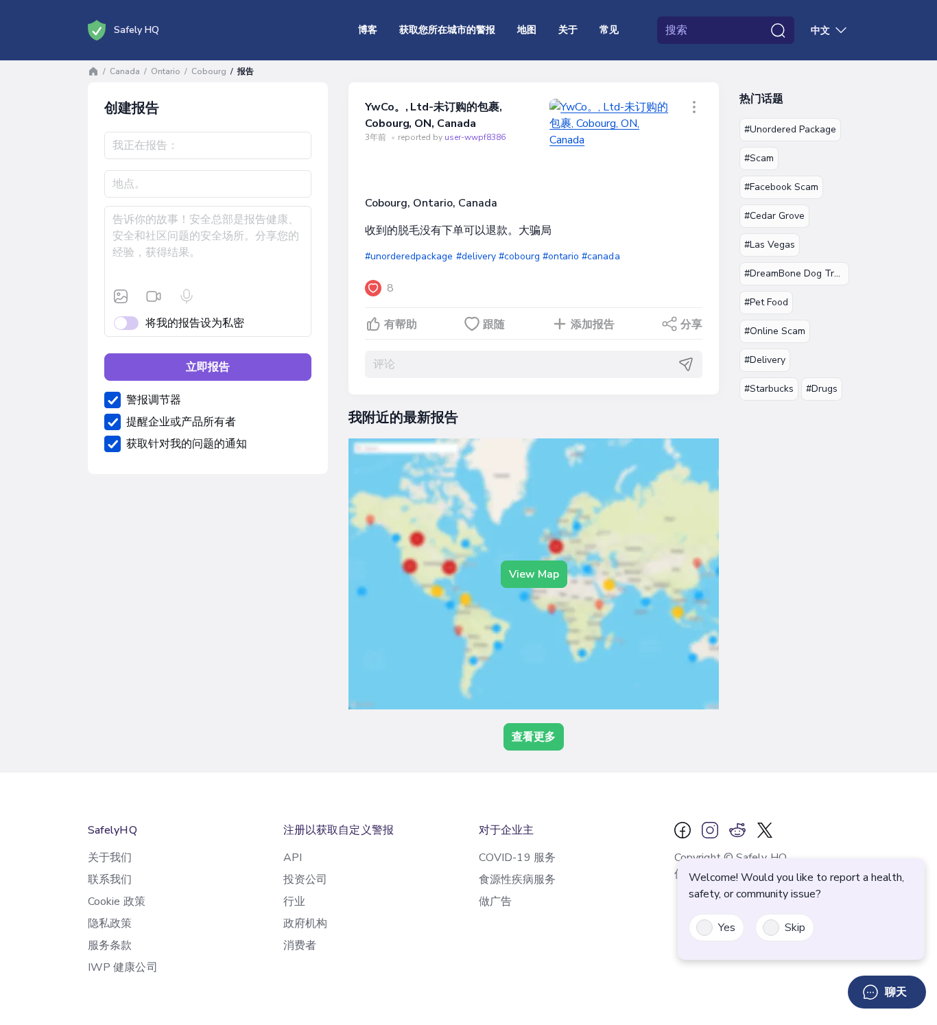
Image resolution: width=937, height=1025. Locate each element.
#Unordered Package (790, 129)
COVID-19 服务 (517, 857)
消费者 (299, 945)
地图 (526, 29)
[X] (765, 830)
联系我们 (110, 879)
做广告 (495, 901)
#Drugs (822, 388)
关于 (568, 29)
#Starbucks (769, 388)
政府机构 (305, 923)
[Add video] (153, 296)
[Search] (778, 30)
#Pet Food (766, 302)
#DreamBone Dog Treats (796, 273)
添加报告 (593, 324)
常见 (609, 29)
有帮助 (400, 324)
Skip (795, 927)
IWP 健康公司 (123, 967)
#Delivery (764, 359)
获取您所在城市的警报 (447, 29)
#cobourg (519, 256)
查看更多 (534, 736)
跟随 (494, 324)
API (292, 857)
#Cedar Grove (774, 215)
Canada (125, 71)
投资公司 (305, 879)
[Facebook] (682, 830)
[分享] (694, 107)
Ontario (165, 71)
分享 (691, 324)
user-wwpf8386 (475, 137)
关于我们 (110, 857)
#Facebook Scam (781, 186)
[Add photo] (120, 296)
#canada (600, 256)
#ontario (561, 256)
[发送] (686, 364)
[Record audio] (186, 296)
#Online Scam (774, 331)
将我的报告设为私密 (194, 323)
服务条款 (110, 945)
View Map (534, 574)
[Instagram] (710, 830)
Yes (726, 927)
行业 (294, 901)
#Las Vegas (769, 244)
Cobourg (208, 71)
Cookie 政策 (116, 901)
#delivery (476, 256)
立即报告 (208, 367)
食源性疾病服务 (517, 879)
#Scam (759, 158)
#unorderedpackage (409, 256)
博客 (367, 29)
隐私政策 (110, 923)
